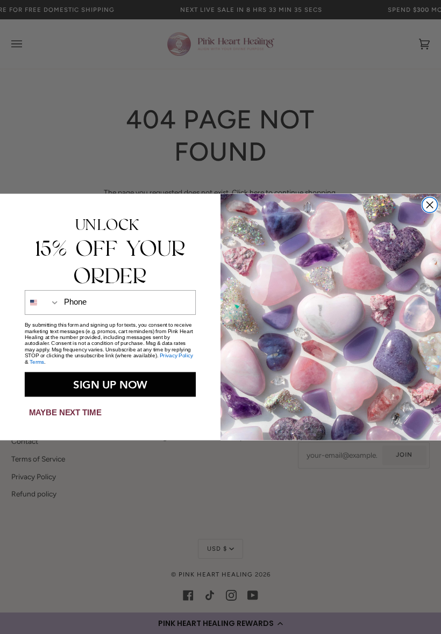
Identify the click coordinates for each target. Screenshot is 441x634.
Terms (37, 362)
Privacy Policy (176, 355)
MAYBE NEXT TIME (65, 412)
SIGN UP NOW (110, 384)
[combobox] (42, 302)
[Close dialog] (430, 205)
